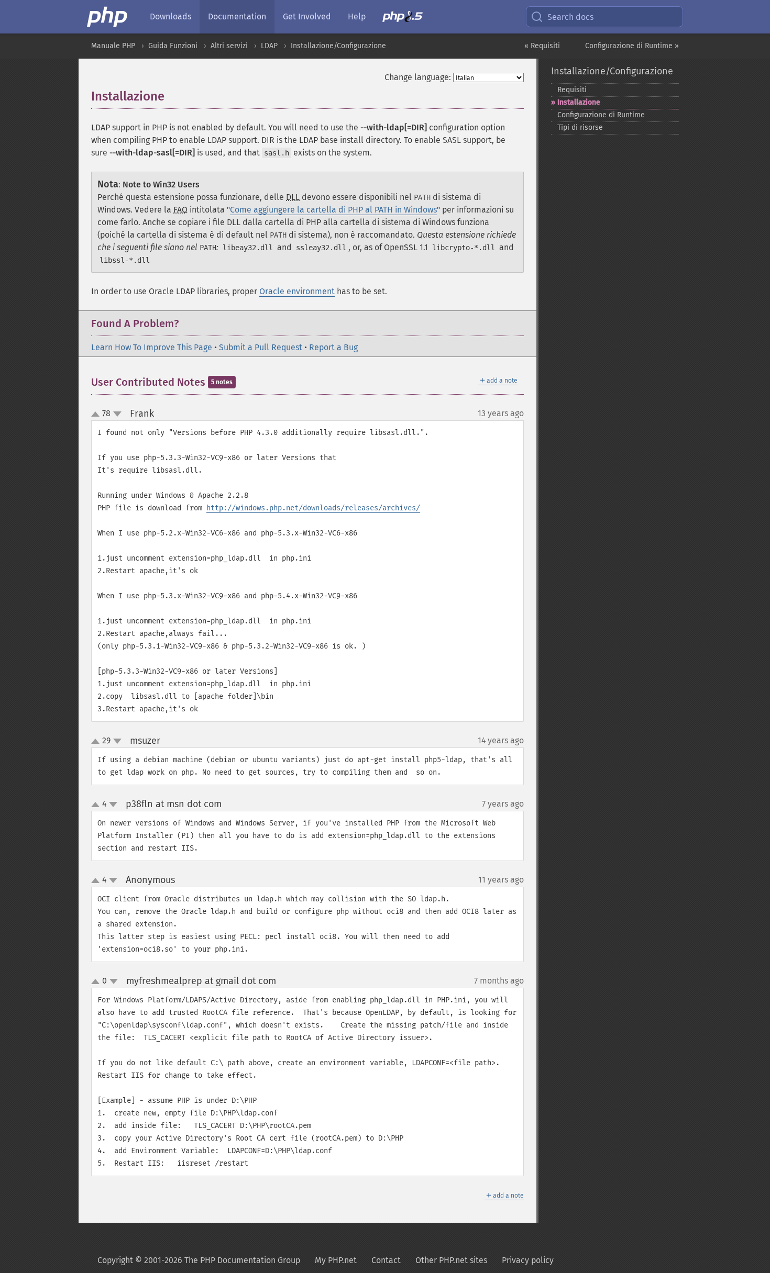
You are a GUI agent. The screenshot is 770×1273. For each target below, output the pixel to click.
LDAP (269, 45)
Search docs (570, 17)
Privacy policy (528, 1260)
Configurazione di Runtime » (632, 45)
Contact (386, 1260)
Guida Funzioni (172, 45)
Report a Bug (333, 347)
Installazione (578, 102)
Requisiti (572, 89)
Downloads (170, 16)
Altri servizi (229, 45)
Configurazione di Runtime (601, 114)
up (97, 414)
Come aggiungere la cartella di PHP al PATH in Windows (333, 210)
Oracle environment (297, 291)
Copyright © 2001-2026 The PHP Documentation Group (198, 1260)
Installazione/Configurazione (338, 45)
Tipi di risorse (580, 127)
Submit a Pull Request (260, 347)
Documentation (237, 16)
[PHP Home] (108, 17)
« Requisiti (542, 45)
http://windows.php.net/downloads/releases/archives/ (313, 508)
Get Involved (307, 16)
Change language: (417, 77)
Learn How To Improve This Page (151, 347)
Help (357, 16)
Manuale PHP (113, 45)
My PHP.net (336, 1260)
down (117, 414)
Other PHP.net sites (451, 1260)
